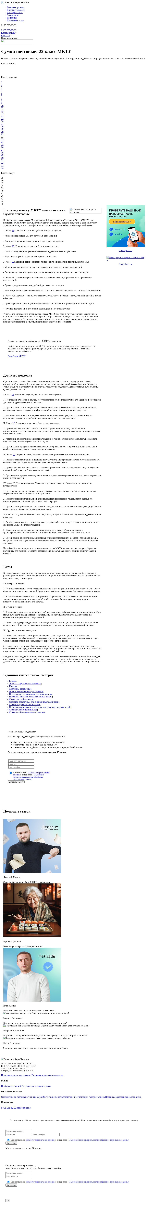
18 (2, 126)
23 (2, 139)
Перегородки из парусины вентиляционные (31, 694)
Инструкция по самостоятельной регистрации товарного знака (73, 1097)
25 (2, 144)
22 (13, 262)
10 (2, 105)
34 (2, 168)
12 (2, 110)
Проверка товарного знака (38, 1086)
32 (2, 163)
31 (2, 160)
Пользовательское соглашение (16, 1075)
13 (2, 113)
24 (2, 142)
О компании (13, 15)
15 (2, 118)
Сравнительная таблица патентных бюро (21, 1097)
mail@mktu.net (24, 1108)
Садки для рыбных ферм (21, 699)
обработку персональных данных (40, 1140)
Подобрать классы (16, 10)
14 (2, 116)
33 (2, 165)
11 (2, 108)
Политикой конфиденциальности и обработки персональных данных (28, 777)
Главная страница (15, 7)
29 (2, 155)
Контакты (12, 18)
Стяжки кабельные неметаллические (27, 712)
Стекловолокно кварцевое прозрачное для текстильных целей (39, 707)
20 (2, 131)
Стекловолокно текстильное (23, 709)
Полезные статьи (15, 20)
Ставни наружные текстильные (24, 704)
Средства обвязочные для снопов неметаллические (34, 702)
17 (2, 123)
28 (2, 152)
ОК (8, 1200)
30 (2, 157)
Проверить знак (15, 12)
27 (2, 150)
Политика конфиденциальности (47, 1075)
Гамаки (12, 681)
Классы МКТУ (8, 33)
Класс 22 (5, 35)
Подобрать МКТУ (16, 356)
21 (2, 134)
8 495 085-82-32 (8, 30)
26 (2, 147)
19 (2, 129)
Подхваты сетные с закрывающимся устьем (30, 696)
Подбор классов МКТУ (12, 1086)
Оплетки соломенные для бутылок (26, 691)
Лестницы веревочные (20, 689)
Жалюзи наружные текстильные (25, 683)
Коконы (13, 686)
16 (2, 121)
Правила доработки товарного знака (123, 1097)
